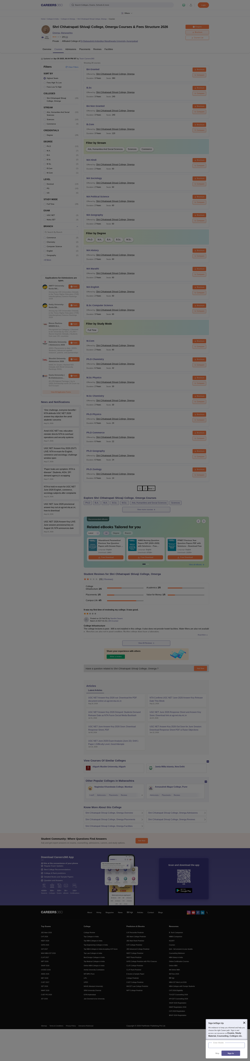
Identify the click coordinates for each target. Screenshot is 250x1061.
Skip (217, 1053)
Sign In (231, 1053)
